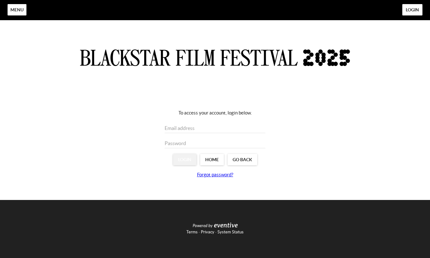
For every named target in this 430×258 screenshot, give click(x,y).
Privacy (207, 232)
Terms (192, 232)
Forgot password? (215, 174)
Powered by (202, 225)
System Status (231, 232)
